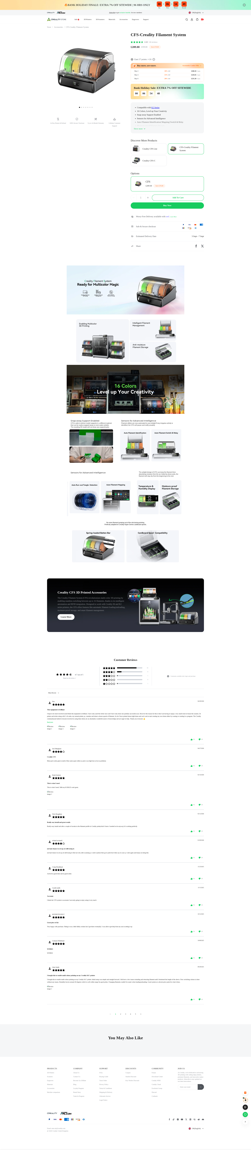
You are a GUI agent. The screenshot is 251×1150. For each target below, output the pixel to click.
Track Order (103, 1080)
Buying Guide (103, 1076)
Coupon (128, 1073)
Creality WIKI (156, 1080)
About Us (76, 1073)
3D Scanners (100, 19)
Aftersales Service (104, 1096)
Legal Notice (103, 1100)
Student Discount (131, 1076)
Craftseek (155, 1096)
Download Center (157, 1076)
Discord (154, 1092)
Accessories (123, 19)
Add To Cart (178, 197)
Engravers (135, 19)
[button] (196, 12)
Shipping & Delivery (105, 1092)
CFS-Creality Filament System (77, 27)
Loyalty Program (78, 1088)
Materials (112, 19)
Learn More (173, 216)
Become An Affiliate (79, 1080)
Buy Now (167, 205)
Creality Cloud (156, 1084)
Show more (138, 129)
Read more (50, 722)
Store (50, 27)
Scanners (50, 1076)
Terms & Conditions (105, 1088)
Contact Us (76, 1076)
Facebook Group (157, 1088)
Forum (154, 1073)
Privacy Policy (103, 1084)
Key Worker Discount (132, 1080)
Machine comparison (53, 1092)
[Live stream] (202, 19)
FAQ (100, 1073)
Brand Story (77, 1092)
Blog (74, 1084)
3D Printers (88, 19)
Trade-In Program (78, 1096)
